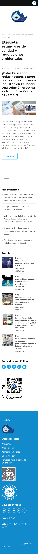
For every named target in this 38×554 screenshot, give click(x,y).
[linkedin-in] (19, 510)
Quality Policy (8, 456)
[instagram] (9, 367)
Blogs (18, 258)
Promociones (8, 448)
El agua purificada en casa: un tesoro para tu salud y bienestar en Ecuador (19, 231)
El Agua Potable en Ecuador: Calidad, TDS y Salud (24, 263)
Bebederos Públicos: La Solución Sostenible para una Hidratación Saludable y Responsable (18, 197)
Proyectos (6, 444)
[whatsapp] (19, 367)
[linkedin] (14, 367)
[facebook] (4, 367)
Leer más (9, 156)
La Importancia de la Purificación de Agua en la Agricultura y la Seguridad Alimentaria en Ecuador (20, 219)
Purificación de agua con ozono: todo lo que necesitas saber (25, 281)
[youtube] (24, 367)
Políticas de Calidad (11, 452)
